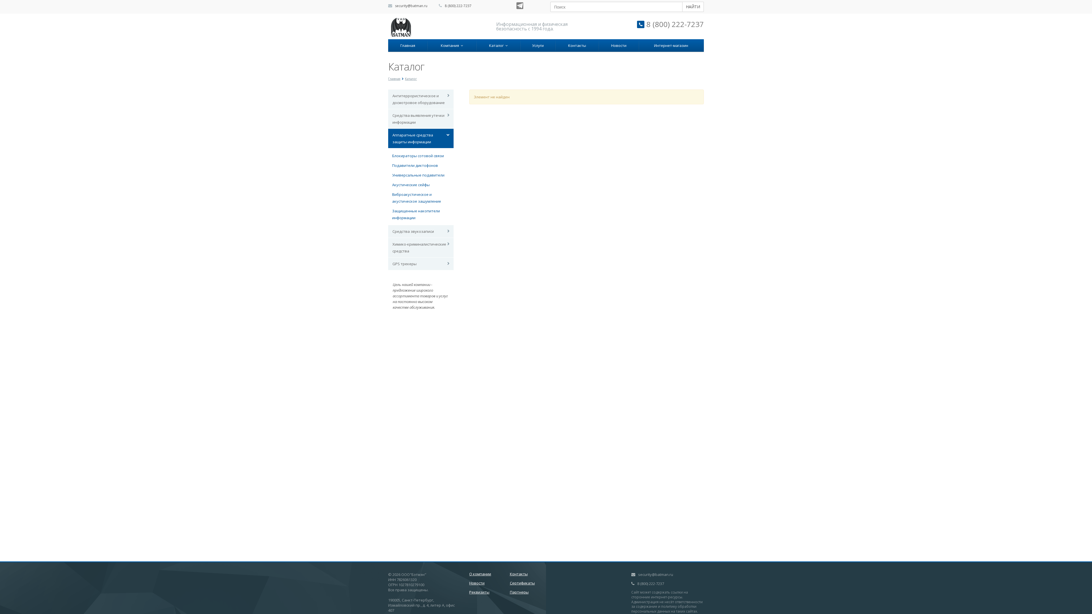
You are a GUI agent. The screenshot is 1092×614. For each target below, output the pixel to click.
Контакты (577, 45)
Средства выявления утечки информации (418, 119)
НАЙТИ (693, 6)
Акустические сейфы (411, 184)
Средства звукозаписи (413, 231)
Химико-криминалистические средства (419, 248)
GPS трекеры (404, 263)
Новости (618, 45)
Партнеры (519, 592)
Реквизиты (479, 592)
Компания (451, 45)
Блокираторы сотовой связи (418, 155)
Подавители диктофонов (415, 165)
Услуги (538, 45)
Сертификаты (522, 583)
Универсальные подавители (418, 175)
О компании (480, 573)
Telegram (519, 5)
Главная (407, 45)
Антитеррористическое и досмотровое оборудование (418, 99)
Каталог (497, 45)
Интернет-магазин (671, 45)
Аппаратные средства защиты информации (412, 138)
